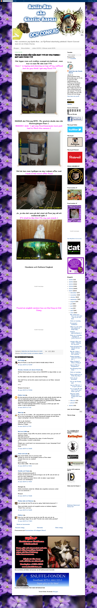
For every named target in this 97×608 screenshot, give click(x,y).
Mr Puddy (21, 360)
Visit (74, 238)
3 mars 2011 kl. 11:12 (24, 407)
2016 (71, 279)
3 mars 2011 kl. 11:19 (24, 426)
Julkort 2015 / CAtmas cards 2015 (43, 48)
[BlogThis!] (50, 351)
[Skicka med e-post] (48, 351)
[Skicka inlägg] (46, 351)
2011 (71, 290)
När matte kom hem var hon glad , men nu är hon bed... (76, 316)
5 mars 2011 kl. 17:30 (25, 521)
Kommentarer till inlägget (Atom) (35, 530)
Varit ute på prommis (73, 378)
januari (72, 402)
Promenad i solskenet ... (74, 323)
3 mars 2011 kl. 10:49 (25, 364)
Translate (73, 58)
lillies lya (20, 412)
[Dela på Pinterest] (54, 351)
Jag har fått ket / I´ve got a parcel (76, 385)
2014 (71, 284)
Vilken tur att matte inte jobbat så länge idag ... (76, 328)
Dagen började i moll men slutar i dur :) (76, 358)
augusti (72, 301)
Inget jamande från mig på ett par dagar (76, 348)
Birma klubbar (25, 48)
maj (71, 308)
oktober (73, 297)
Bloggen (16, 48)
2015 (71, 282)
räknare (69, 104)
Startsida (40, 527)
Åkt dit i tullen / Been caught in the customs (75, 353)
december (73, 292)
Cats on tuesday (75, 321)
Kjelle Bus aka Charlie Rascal (75, 71)
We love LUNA (22, 431)
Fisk (22, 353)
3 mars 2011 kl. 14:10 (25, 466)
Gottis (25, 353)
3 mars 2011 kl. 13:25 (25, 448)
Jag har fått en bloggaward (74, 365)
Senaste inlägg (19, 527)
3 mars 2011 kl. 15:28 (25, 496)
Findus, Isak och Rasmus (25, 501)
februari (73, 400)
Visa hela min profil (73, 96)
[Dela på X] (51, 351)
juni (71, 306)
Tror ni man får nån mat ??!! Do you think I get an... (76, 390)
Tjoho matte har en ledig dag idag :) (76, 375)
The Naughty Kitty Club (75, 369)
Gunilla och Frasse (24, 471)
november (73, 295)
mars (72, 312)
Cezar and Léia (22, 453)
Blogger (55, 591)
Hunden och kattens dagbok (35, 353)
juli (71, 303)
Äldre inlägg (59, 527)
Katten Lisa (21, 395)
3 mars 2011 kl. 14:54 (25, 481)
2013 (71, 286)
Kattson (20, 515)
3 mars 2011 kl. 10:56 (25, 390)
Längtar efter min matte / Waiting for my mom (75, 343)
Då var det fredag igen (75, 382)
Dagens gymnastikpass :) (76, 332)
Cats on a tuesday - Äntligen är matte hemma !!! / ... (76, 337)
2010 (71, 405)
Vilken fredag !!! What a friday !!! (75, 362)
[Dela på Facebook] (52, 351)
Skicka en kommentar (23, 524)
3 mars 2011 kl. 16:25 (25, 510)
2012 (71, 288)
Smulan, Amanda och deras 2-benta (29, 369)
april (71, 310)
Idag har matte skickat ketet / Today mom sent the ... (76, 395)
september (73, 299)
